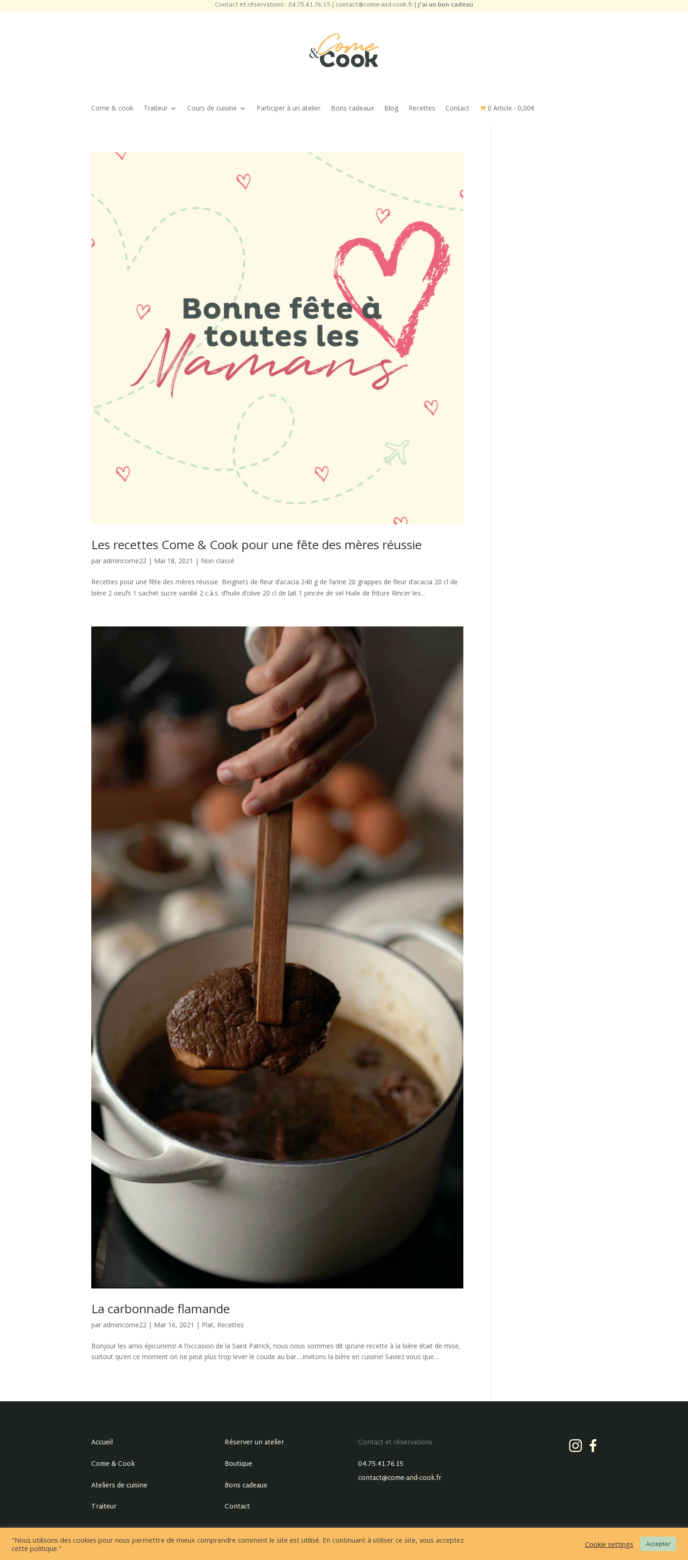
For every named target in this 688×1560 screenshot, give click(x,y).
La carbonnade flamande (160, 1308)
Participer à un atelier (288, 108)
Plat (207, 1324)
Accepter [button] (658, 1543)
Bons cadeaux (352, 108)
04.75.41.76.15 (380, 1464)
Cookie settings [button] (609, 1544)
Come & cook (112, 108)
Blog (391, 108)
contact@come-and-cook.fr (399, 1478)
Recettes (422, 108)
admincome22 (124, 560)
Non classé (217, 560)
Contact (457, 108)
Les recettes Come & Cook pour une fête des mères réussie (256, 544)
